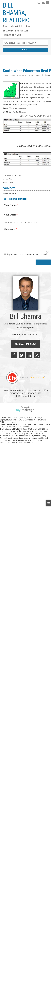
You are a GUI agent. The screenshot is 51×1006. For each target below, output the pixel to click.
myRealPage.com (25, 410)
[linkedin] (29, 355)
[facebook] (14, 355)
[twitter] (22, 355)
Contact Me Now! (25, 343)
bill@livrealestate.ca (25, 396)
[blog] (37, 355)
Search (25, 49)
